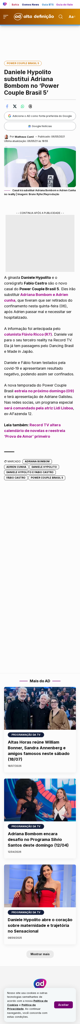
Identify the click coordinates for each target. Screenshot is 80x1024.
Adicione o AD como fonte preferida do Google (42, 116)
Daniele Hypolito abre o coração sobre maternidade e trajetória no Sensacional (40, 925)
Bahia (15, 4)
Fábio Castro (15, 477)
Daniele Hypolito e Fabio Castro (30, 472)
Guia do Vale (64, 4)
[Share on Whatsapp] (22, 106)
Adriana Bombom (37, 461)
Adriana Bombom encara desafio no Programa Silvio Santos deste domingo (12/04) (38, 839)
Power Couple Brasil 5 (23, 63)
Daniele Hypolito (44, 466)
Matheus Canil (24, 136)
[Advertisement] (40, 40)
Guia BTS (48, 4)
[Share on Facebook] (7, 106)
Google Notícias (42, 126)
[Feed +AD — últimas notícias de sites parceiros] (6, 4)
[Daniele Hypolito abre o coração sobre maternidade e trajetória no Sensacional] (40, 886)
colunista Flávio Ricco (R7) (28, 334)
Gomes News (30, 4)
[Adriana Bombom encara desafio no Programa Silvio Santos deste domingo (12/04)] (40, 800)
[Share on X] (15, 106)
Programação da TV (25, 734)
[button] (63, 1004)
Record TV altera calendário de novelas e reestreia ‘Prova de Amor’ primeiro (34, 430)
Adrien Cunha (16, 466)
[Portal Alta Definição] (40, 984)
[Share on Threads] (30, 106)
